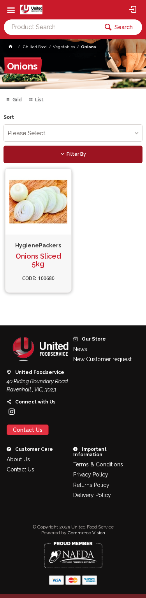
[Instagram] (12, 412)
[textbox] (51, 27)
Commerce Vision (86, 532)
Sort (9, 117)
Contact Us (27, 430)
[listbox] (73, 133)
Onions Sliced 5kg (38, 260)
